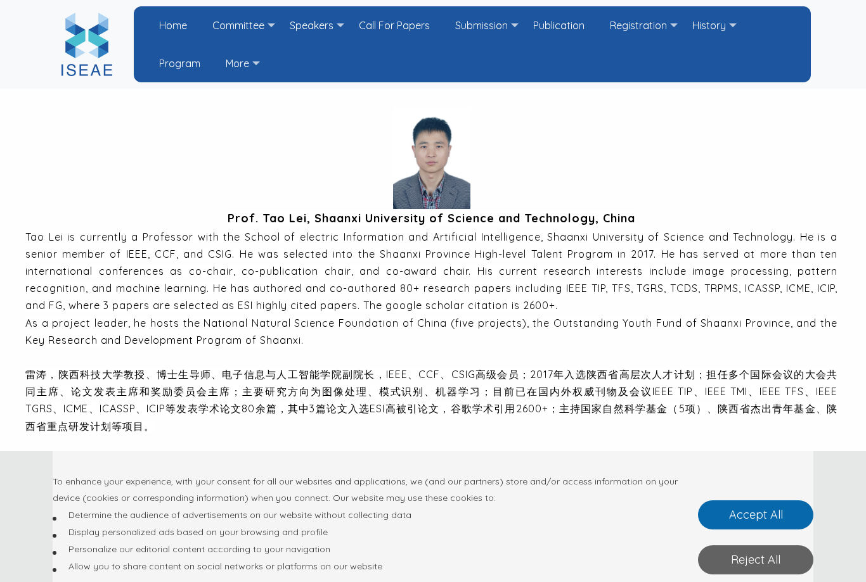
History (709, 25)
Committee (238, 25)
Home (173, 25)
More (237, 63)
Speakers (311, 25)
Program (179, 63)
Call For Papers (394, 25)
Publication (559, 25)
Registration (638, 25)
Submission (481, 25)
